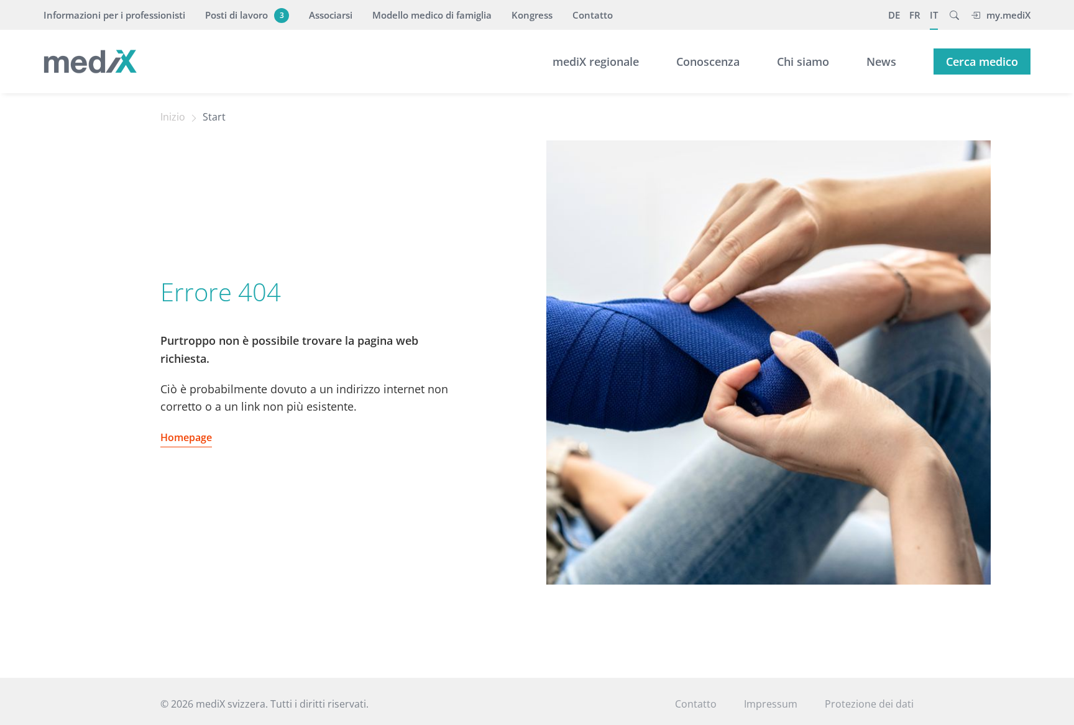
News (881, 61)
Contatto (592, 15)
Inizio (172, 117)
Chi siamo (803, 61)
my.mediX (1008, 15)
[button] (954, 15)
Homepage (186, 437)
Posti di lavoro (244, 15)
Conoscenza (708, 61)
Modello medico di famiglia (432, 15)
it (934, 15)
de (894, 15)
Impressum (770, 704)
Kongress (532, 15)
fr (914, 15)
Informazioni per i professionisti (114, 15)
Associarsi (330, 15)
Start (214, 117)
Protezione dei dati (869, 704)
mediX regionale (596, 61)
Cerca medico (982, 61)
